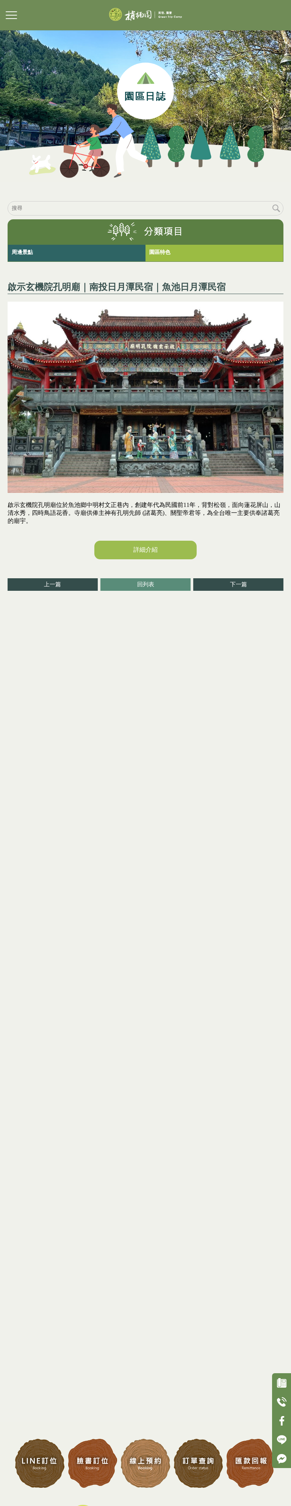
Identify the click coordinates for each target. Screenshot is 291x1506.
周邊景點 (22, 252)
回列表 (145, 584)
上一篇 (52, 584)
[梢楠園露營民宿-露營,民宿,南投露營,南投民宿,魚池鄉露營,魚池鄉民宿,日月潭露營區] (145, 15)
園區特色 (160, 252)
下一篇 (238, 584)
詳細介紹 (145, 549)
